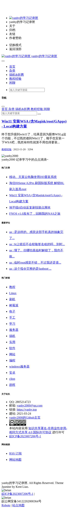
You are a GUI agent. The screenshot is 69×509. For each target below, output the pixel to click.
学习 (12, 323)
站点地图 (18, 505)
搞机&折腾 (16, 74)
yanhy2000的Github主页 (24, 417)
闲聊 (12, 82)
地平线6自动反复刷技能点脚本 (30, 207)
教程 (12, 287)
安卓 (12, 372)
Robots (6, 505)
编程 (12, 360)
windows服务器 (19, 366)
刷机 (12, 299)
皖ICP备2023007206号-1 (25, 436)
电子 (12, 311)
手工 (12, 317)
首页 (12, 66)
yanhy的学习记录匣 (43, 56)
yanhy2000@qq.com (29, 405)
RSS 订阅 (15, 453)
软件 (12, 348)
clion (12, 378)
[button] (3, 61)
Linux (12, 293)
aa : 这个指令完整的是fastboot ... (30, 268)
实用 (12, 342)
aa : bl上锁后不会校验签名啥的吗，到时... (37, 244)
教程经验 (15, 78)
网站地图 (15, 459)
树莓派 (13, 305)
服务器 (13, 329)
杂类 (12, 70)
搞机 (12, 336)
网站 (12, 354)
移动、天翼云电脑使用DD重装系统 (33, 177)
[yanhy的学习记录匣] (23, 17)
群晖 (12, 384)
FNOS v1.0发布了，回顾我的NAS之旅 (34, 213)
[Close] (3, 106)
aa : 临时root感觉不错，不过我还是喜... (35, 262)
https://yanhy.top (27, 409)
